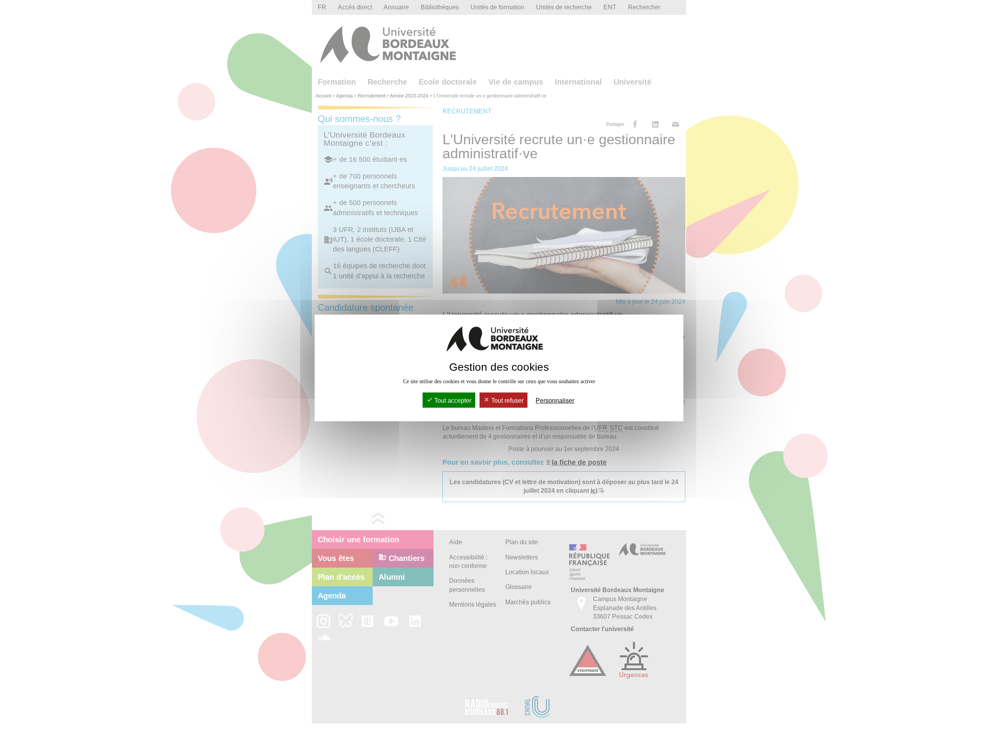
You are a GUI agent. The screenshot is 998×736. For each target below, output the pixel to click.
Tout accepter (452, 400)
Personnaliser (555, 400)
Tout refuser (507, 400)
